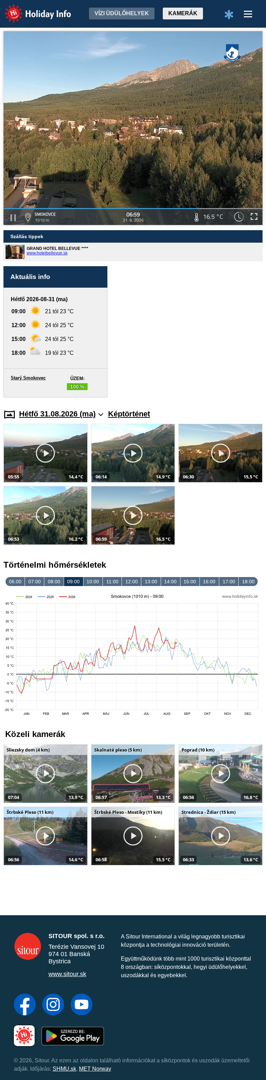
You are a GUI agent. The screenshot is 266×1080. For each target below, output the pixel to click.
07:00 (34, 581)
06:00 (15, 581)
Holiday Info (31, 8)
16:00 (209, 581)
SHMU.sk (64, 1069)
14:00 (170, 581)
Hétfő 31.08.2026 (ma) (57, 414)
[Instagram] (53, 1005)
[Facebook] (25, 1005)
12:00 (131, 581)
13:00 (151, 581)
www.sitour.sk (67, 974)
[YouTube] (81, 1005)
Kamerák (182, 13)
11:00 (112, 581)
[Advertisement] (188, 331)
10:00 (93, 581)
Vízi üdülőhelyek (122, 13)
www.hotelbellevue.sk (47, 253)
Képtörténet (129, 414)
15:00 (190, 581)
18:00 (248, 581)
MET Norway (95, 1069)
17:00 (229, 581)
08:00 (54, 581)
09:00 (73, 581)
